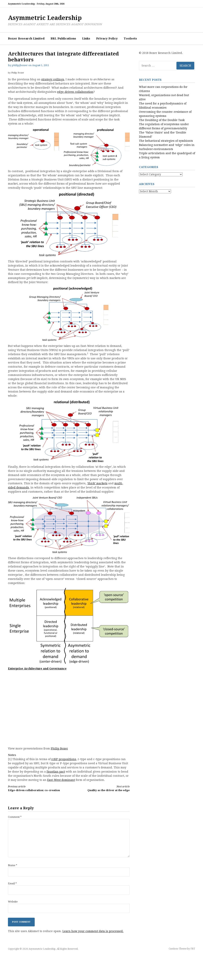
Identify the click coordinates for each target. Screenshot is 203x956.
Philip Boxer (59, 748)
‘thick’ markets (97, 483)
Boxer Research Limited (26, 38)
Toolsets (130, 38)
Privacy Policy (107, 38)
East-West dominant (61, 779)
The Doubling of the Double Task (162, 120)
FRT (193, 948)
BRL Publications (63, 38)
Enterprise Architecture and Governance (37, 668)
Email (12, 883)
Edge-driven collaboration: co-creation (34, 788)
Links (86, 38)
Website (13, 901)
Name (12, 865)
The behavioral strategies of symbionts (166, 140)
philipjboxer (20, 65)
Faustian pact (56, 771)
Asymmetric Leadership (45, 17)
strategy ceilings (52, 79)
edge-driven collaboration (75, 91)
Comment (15, 816)
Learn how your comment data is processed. (93, 931)
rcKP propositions (63, 759)
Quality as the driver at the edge (108, 788)
